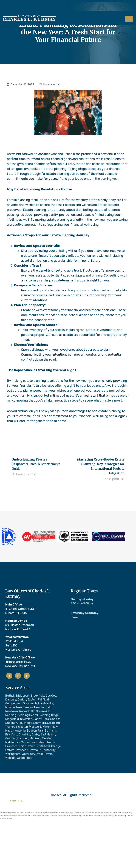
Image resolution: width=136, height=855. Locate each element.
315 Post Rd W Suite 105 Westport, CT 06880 (18, 643)
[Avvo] (27, 676)
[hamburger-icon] (129, 19)
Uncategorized (51, 84)
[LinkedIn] (18, 676)
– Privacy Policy (15, 801)
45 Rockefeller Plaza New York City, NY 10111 (20, 662)
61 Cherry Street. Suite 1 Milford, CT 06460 (20, 609)
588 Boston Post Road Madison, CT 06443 (19, 625)
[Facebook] (9, 676)
